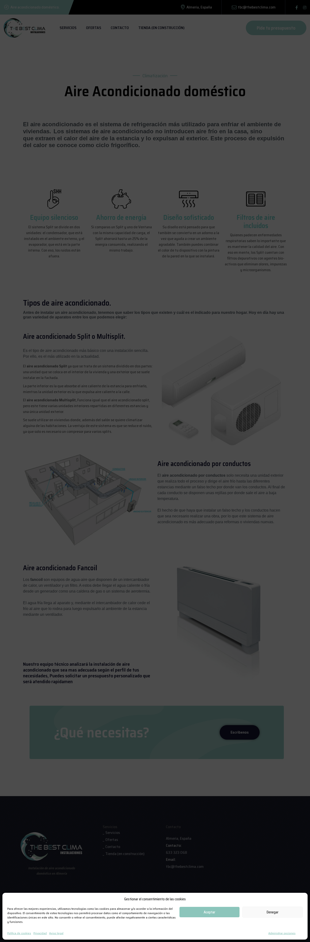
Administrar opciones (281, 933)
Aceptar (209, 912)
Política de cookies (19, 933)
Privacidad (40, 933)
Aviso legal (56, 933)
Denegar (273, 912)
